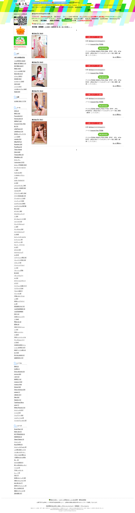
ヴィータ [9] (17, 293)
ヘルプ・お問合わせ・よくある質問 (68, 500)
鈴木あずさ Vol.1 (37, 119)
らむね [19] (17, 191)
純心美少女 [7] (18, 483)
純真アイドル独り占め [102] (20, 351)
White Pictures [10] (19, 407)
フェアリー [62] (18, 415)
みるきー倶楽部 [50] (20, 188)
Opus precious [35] (19, 389)
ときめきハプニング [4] (19, 176)
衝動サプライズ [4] (19, 491)
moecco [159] (18, 382)
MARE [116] (17, 379)
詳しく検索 (118, 10)
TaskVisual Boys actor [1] (19, 403)
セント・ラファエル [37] (19, 246)
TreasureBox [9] (19, 155)
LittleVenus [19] (18, 131)
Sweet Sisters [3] (19, 439)
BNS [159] (17, 113)
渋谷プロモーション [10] (19, 328)
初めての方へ (56, 7)
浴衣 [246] (17, 84)
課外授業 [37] (18, 493)
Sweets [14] (17, 400)
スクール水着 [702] (19, 71)
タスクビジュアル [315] (18, 253)
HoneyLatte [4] (18, 119)
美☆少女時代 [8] (19, 488)
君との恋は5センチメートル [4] (20, 466)
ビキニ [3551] (18, 76)
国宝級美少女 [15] (19, 306)
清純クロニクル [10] (20, 480)
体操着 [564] (17, 79)
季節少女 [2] (17, 322)
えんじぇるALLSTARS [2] (18, 443)
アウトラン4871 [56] (20, 193)
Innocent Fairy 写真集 (96, 44)
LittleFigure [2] (18, 129)
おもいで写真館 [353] (20, 165)
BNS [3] (16, 366)
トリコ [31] (17, 413)
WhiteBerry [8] (18, 157)
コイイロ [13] (18, 221)
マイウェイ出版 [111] (20, 286)
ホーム (16, 11)
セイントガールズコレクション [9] (20, 238)
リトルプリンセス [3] (20, 420)
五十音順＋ (66, 27)
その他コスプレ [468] (20, 89)
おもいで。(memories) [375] (19, 161)
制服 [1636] (17, 68)
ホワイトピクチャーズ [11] (20, 282)
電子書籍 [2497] (18, 66)
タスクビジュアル (115, 18)
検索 (89, 10)
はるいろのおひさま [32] (19, 181)
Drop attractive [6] (19, 371)
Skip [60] (16, 397)
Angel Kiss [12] (18, 429)
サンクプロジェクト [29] (19, 225)
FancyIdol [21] (18, 116)
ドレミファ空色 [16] (20, 260)
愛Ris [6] (16, 324)
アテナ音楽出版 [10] (20, 196)
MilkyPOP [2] (18, 142)
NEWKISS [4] (18, 437)
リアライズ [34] (18, 288)
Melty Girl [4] (18, 432)
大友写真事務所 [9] (19, 309)
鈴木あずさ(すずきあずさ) (97, 41)
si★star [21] (17, 395)
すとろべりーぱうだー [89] (20, 169)
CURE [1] (17, 369)
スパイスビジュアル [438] (19, 233)
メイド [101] (17, 86)
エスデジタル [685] (19, 203)
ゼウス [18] (17, 250)
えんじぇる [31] (18, 410)
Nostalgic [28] (18, 144)
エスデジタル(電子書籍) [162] (20, 207)
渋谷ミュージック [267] (18, 333)
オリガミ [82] (18, 211)
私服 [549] (17, 92)
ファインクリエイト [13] (19, 266)
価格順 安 (54, 27)
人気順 (47, 27)
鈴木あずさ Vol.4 (37, 33)
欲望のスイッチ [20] (20, 478)
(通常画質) (104, 48)
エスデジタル (104, 18)
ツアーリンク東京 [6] (20, 257)
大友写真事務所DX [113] (18, 313)
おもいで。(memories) (92, 18)
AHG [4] (16, 111)
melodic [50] (17, 139)
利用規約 (77, 506)
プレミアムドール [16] (18, 277)
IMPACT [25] (18, 121)
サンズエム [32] (18, 229)
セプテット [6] (18, 242)
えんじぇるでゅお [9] (20, 447)
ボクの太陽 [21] (18, 462)
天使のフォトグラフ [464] (19, 318)
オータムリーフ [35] (20, 219)
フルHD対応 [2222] (19, 61)
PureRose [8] (18, 147)
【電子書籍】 (43, 20)
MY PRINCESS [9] (19, 434)
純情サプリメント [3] (20, 486)
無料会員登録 (78, 7)
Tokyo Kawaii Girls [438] (18, 151)
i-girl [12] (16, 377)
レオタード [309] (19, 81)
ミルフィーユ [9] (19, 418)
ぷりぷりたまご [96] (20, 185)
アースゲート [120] (19, 198)
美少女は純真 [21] (19, 355)
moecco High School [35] (18, 385)
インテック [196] (19, 201)
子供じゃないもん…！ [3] (18, 471)
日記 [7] (16, 475)
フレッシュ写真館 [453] (18, 271)
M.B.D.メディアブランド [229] (20, 135)
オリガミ (35, 20)
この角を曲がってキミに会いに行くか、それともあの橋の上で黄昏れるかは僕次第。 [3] (20, 455)
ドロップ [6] (17, 263)
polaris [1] (17, 392)
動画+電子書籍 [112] (20, 63)
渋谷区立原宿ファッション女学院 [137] (20, 346)
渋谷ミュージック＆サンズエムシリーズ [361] (20, 339)
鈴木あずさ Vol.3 (37, 62)
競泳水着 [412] (18, 74)
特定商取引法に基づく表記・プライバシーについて (60, 506)
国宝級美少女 (68, 18)
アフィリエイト (85, 506)
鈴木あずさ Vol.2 (37, 91)
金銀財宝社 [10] (18, 358)
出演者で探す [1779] (20, 101)
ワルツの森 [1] (18, 291)
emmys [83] (17, 374)
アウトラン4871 (78, 18)
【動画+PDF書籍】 (54, 20)
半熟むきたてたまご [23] (19, 297)
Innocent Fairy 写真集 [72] (20, 125)
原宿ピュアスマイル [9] (19, 302)
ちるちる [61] (18, 173)
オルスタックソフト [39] (19, 215)
